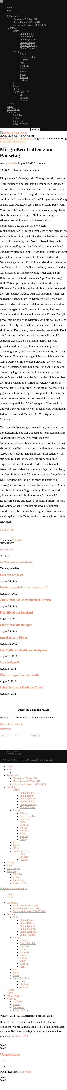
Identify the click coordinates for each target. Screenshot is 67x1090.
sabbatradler (11, 163)
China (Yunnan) (28, 48)
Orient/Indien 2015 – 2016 (26, 22)
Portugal (24, 71)
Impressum (18, 121)
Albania (24, 54)
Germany (24, 65)
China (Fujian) (27, 33)
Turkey (23, 80)
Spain (22, 74)
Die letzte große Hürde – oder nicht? (24, 587)
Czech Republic (28, 57)
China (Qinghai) (28, 39)
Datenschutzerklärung (11, 724)
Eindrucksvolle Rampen (16, 625)
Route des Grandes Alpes (20, 138)
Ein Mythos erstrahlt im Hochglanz (23, 650)
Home (10, 7)
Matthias (17, 115)
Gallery (10, 103)
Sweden (24, 77)
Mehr (26, 1036)
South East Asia (21, 91)
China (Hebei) (27, 36)
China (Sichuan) (28, 42)
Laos (22, 94)
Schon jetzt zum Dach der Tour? (21, 687)
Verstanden (17, 1036)
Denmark (24, 59)
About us (11, 112)
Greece (23, 68)
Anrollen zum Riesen (14, 637)
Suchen (35, 129)
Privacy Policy (20, 123)
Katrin (16, 118)
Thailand (24, 97)
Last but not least (11, 575)
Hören (10, 106)
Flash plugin (24, 1071)
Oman (16, 89)
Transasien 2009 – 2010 (25, 19)
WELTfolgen (13, 109)
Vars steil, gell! (9, 662)
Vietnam (24, 100)
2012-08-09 (7, 529)
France (23, 62)
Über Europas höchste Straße (19, 675)
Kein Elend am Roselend (16, 612)
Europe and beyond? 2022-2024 (29, 25)
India (15, 83)
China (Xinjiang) (28, 45)
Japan (16, 86)
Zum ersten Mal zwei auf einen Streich (25, 600)
